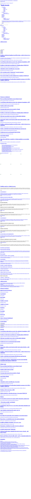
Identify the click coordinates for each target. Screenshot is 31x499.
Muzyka (3, 14)
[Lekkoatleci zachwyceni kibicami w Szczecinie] (6, 70)
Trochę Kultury (2, 259)
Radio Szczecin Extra (6, 13)
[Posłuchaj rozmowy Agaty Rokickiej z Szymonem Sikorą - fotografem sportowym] (2, 309)
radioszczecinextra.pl (7, 448)
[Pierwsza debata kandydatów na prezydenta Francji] (7, 100)
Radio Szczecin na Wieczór (4, 270)
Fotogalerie (2, 439)
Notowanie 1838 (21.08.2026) (5, 249)
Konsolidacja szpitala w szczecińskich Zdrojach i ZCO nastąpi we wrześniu (11, 151)
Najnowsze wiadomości (5, 96)
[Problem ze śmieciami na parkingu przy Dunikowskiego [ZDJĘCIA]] (9, 114)
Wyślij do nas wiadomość (18, 21)
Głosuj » (3, 252)
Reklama (3, 16)
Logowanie (27, 448)
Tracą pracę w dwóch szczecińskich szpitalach (8, 147)
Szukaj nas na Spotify (12, 21)
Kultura (4, 10)
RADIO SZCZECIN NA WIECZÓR (6, 197)
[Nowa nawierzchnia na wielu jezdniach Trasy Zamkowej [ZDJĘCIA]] (9, 77)
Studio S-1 (3, 35)
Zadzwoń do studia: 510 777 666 (4, 447)
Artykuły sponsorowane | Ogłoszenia (7, 429)
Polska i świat (5, 9)
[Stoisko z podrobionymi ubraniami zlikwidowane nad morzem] (8, 130)
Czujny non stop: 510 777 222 (13, 447)
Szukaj (22, 21)
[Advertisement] (15, 88)
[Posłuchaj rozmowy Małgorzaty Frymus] (2, 323)
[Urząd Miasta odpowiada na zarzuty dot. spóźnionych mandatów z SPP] (9, 63)
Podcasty (3, 12)
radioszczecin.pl (2, 448)
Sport (4, 29)
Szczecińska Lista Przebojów (5, 247)
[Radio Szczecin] (2, 1)
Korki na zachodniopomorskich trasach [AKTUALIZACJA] (9, 145)
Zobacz (1, 252)
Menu (2, 23)
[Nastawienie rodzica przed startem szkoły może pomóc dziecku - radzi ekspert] (10, 122)
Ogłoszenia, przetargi (6, 19)
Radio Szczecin (6, 32)
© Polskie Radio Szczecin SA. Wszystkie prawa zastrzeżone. (8, 450)
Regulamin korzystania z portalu (20, 450)
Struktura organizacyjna (7, 18)
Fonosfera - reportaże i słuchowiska (6, 265)
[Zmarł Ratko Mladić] (3, 137)
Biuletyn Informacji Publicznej (18, 448)
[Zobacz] (1, 50)
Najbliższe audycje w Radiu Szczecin (8, 186)
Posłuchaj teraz (24, 448)
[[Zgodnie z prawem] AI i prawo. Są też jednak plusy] (3, 302)
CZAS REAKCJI (3, 191)
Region (4, 8)
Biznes (4, 11)
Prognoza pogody (25, 447)
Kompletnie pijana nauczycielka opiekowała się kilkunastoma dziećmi (11, 148)
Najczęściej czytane (3, 143)
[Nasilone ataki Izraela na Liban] (4, 107)
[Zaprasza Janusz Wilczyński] (2, 295)
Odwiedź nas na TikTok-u (6, 21)
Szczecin (5, 7)
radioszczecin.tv (3, 281)
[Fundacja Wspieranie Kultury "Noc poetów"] (2, 316)
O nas (2, 17)
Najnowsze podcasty (4, 288)
